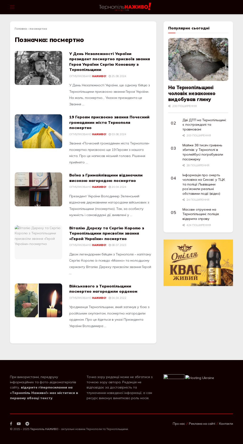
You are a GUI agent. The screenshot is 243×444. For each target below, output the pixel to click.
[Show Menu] (12, 7)
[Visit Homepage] (125, 7)
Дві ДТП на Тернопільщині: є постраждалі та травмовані (204, 124)
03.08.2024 (118, 134)
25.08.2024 (118, 76)
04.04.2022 (118, 298)
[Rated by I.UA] (174, 377)
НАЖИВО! (99, 76)
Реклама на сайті (202, 424)
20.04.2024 (118, 187)
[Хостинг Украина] (199, 377)
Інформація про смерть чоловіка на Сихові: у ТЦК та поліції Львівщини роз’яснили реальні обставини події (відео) (203, 184)
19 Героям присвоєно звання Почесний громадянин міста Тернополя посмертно (109, 122)
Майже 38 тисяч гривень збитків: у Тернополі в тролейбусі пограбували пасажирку (202, 152)
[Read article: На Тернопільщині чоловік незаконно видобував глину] (198, 59)
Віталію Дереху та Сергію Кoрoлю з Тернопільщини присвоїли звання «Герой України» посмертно (106, 233)
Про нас (179, 424)
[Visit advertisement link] (198, 263)
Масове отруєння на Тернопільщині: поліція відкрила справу (200, 214)
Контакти (226, 424)
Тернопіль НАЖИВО (44, 429)
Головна (21, 28)
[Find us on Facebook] (11, 423)
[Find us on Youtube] (19, 423)
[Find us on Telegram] (27, 423)
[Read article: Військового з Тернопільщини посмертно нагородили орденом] (38, 300)
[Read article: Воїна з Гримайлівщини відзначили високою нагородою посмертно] (38, 189)
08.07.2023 (118, 245)
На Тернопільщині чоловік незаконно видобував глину (191, 93)
